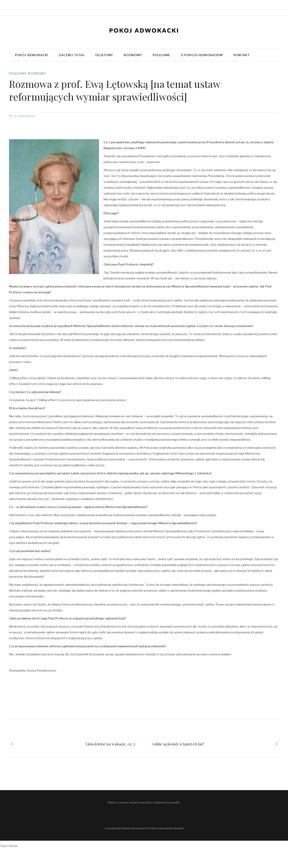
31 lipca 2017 (25, 116)
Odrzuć (12, 846)
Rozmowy (37, 73)
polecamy (17, 73)
